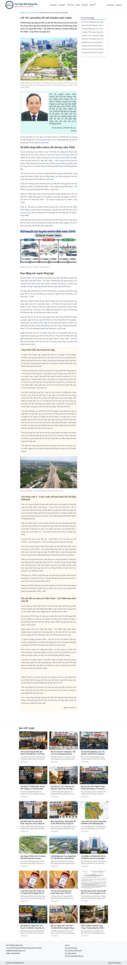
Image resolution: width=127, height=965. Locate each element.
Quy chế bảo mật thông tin (73, 951)
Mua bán (62, 5)
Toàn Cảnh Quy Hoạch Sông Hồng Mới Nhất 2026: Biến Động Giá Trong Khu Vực (93, 49)
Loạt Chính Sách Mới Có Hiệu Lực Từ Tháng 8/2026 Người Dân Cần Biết (32, 893)
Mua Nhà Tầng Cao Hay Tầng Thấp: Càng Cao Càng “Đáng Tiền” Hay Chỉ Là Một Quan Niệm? (93, 42)
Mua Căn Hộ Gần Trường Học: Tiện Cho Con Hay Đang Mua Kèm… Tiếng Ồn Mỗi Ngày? (93, 25)
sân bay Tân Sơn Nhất (61, 158)
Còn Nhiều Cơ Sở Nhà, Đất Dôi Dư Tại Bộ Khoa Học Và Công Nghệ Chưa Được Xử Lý (93, 858)
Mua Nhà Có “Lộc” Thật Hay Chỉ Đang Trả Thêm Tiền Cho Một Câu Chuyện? (93, 35)
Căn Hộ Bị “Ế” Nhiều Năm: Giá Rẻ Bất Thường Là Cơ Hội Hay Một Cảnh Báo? (93, 32)
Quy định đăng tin (70, 953)
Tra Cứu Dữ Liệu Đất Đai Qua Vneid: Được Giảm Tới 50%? (61, 892)
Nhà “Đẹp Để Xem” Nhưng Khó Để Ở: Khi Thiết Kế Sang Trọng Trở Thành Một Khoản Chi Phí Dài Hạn (93, 46)
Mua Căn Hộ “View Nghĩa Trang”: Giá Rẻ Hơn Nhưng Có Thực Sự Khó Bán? (93, 39)
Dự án (78, 5)
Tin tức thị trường (33, 13)
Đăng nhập (110, 5)
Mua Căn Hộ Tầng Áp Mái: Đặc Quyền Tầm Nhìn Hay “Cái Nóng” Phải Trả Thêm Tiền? (93, 22)
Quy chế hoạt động (71, 948)
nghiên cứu (54, 176)
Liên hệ (92, 5)
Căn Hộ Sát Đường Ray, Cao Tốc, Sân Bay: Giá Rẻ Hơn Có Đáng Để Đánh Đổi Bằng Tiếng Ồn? (93, 29)
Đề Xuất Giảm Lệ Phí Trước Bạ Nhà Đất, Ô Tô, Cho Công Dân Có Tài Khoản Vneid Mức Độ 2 (93, 893)
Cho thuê (70, 5)
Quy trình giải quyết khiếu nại (74, 956)
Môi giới (85, 5)
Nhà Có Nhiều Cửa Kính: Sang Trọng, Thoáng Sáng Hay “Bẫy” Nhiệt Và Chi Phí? (92, 928)
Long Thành (44, 143)
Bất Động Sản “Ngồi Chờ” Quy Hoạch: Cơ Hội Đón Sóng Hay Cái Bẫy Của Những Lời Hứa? (32, 928)
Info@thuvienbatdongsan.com (15, 951)
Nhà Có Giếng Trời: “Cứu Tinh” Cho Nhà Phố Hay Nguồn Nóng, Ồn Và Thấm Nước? (62, 928)
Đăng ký (119, 5)
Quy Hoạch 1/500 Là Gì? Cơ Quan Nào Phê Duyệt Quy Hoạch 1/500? (93, 52)
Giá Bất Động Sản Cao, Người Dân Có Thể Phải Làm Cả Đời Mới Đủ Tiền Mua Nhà (63, 858)
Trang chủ (53, 5)
